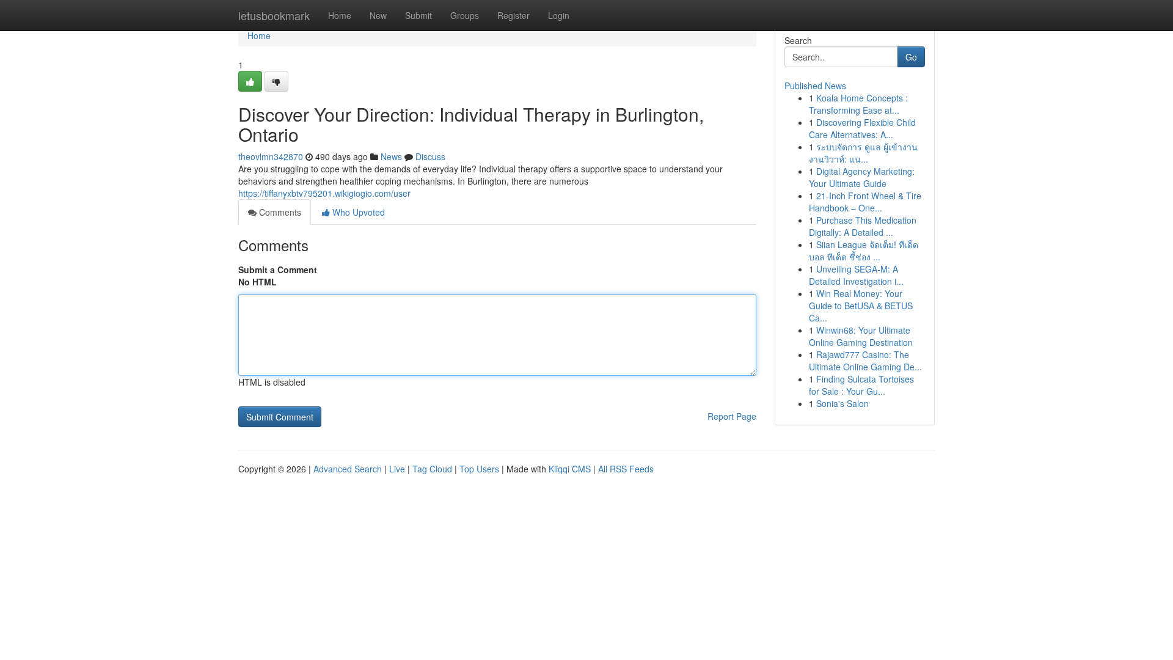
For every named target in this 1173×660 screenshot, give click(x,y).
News (391, 156)
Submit (418, 15)
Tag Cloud (432, 469)
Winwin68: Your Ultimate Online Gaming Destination (861, 336)
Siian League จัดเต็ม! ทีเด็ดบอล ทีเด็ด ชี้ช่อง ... (863, 250)
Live (397, 469)
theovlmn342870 (270, 156)
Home (339, 15)
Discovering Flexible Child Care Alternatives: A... (862, 128)
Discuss (430, 156)
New (378, 15)
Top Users (479, 469)
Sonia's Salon (842, 403)
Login (558, 15)
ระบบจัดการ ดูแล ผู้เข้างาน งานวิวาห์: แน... (863, 153)
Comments (279, 212)
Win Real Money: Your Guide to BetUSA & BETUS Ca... (861, 305)
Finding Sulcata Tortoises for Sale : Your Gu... (861, 385)
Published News (815, 85)
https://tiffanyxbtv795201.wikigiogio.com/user (324, 193)
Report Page (731, 416)
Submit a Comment (277, 269)
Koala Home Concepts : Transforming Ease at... (858, 104)
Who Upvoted (357, 212)
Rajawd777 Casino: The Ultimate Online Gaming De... (865, 360)
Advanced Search (347, 469)
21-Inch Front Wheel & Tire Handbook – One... (865, 201)
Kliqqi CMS (570, 469)
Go (911, 57)
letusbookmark (274, 15)
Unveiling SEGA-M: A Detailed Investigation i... (856, 275)
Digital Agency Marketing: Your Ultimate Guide (862, 177)
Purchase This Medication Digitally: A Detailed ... (862, 226)
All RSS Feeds (626, 469)
